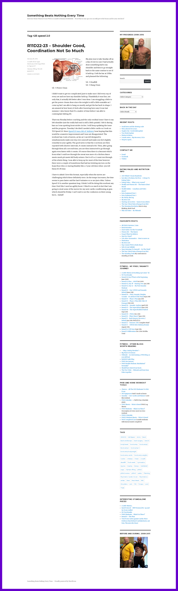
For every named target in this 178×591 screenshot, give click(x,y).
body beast (124, 444)
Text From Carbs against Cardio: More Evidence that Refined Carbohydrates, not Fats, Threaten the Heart (136, 521)
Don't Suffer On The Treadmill (132, 230)
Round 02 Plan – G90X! (129, 281)
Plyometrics (143, 477)
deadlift (123, 462)
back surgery (138, 440)
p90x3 (134, 473)
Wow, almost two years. (129, 129)
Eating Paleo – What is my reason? (133, 182)
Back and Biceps (126, 440)
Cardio (123, 459)
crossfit (143, 459)
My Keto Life (126, 200)
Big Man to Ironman (128, 353)
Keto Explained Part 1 (129, 193)
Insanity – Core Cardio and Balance (134, 396)
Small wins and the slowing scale (133, 127)
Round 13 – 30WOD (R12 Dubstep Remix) (135, 325)
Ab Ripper (131, 437)
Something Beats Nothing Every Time (55, 15)
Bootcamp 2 (125, 448)
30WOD (123, 437)
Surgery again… (127, 140)
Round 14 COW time (128, 329)
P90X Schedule (127, 400)
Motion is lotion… (127, 135)
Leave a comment (33, 74)
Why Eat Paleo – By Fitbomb (131, 210)
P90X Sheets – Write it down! (131, 404)
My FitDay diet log (128, 197)
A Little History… (127, 506)
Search (122, 78)
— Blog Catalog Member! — (131, 350)
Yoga (122, 487)
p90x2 (140, 469)
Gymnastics (141, 462)
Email (124, 154)
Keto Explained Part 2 (129, 195)
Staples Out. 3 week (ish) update (132, 131)
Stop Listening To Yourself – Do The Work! (136, 249)
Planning (147, 473)
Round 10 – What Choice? (130, 316)
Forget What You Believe (130, 234)
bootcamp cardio (126, 455)
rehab (123, 480)
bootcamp (134, 444)
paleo (140, 473)
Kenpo (136, 466)
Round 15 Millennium (129, 331)
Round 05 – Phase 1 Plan (130, 299)
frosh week (131, 462)
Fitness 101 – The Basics (130, 232)
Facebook (125, 157)
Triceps (140, 484)
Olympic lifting (32, 69)
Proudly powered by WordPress (65, 581)
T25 (38, 69)
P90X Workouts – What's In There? (133, 409)
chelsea (129, 459)
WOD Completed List (129, 420)
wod (146, 484)
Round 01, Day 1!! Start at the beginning (135, 277)
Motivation (125, 241)
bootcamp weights (141, 455)
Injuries (123, 466)
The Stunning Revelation (130, 206)
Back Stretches (127, 227)
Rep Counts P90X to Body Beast (132, 245)
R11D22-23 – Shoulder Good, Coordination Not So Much (56, 48)
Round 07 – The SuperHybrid (131, 307)
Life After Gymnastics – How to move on (135, 238)
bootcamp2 (144, 444)
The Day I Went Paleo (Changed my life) (135, 204)
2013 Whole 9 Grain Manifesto (132, 176)
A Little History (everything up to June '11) (135, 273)
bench (147, 440)
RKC (142, 480)
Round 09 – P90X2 (128, 314)
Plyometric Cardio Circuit (129, 477)
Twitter (124, 159)
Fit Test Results (127, 275)
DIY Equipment (127, 394)
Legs (122, 469)
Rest (128, 480)
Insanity (129, 466)
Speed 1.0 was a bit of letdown (81, 131)
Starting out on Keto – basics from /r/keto (136, 202)
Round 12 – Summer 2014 (130, 323)
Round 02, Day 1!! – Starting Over (133, 284)
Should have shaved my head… (132, 368)
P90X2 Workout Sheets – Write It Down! (135, 417)
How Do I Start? (127, 236)
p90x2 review (125, 473)
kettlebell (144, 466)
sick (130, 484)
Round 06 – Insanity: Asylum (131, 305)
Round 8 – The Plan (128, 516)
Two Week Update (128, 133)
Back (144, 437)
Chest (136, 459)
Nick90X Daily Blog (128, 359)
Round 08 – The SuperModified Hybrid (135, 310)
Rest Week (135, 480)
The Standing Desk (128, 254)
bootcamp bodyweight (128, 451)
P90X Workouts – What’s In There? (133, 514)
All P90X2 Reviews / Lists (130, 225)
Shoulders (124, 484)
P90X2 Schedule (127, 415)
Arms (138, 437)
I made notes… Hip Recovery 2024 (133, 137)
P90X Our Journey (128, 361)
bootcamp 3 (135, 448)
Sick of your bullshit (128, 247)
